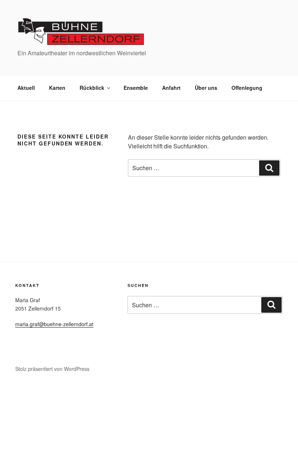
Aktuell (26, 87)
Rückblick (92, 87)
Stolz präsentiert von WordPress (52, 368)
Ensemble (136, 87)
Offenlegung (246, 87)
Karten (57, 87)
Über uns (206, 87)
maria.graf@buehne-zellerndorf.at (54, 324)
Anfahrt (171, 87)
